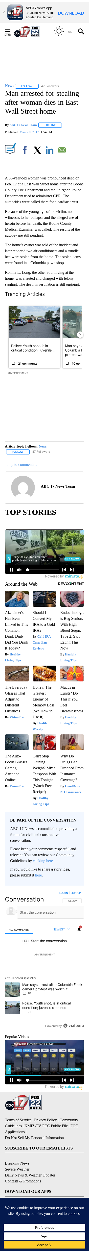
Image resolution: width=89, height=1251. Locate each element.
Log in (63, 892)
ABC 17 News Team (23, 125)
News (42, 446)
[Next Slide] (80, 334)
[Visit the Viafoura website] (73, 1026)
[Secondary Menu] (11, 31)
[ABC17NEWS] (32, 31)
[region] (44, 960)
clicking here (43, 861)
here (38, 875)
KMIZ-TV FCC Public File (46, 1126)
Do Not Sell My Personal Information (34, 1138)
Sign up (76, 892)
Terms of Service (18, 1120)
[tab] (19, 930)
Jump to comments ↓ (21, 464)
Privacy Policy (45, 1120)
